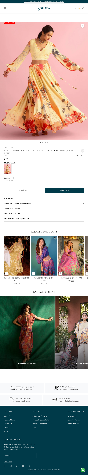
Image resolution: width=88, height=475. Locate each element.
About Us (7, 416)
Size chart (80, 156)
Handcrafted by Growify (50, 470)
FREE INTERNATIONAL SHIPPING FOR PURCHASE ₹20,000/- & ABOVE (44, 2)
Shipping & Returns (40, 416)
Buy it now (64, 190)
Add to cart (23, 190)
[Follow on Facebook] (5, 466)
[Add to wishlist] (82, 151)
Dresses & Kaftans (27, 363)
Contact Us (8, 424)
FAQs (35, 427)
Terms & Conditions (40, 424)
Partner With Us (73, 424)
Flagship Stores (9, 420)
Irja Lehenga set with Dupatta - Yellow (17, 279)
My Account (71, 416)
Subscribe (8, 461)
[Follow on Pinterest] (17, 466)
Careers (6, 427)
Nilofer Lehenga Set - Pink (71, 278)
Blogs (6, 431)
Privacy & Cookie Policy (41, 420)
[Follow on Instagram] (11, 466)
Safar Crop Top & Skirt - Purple (44, 279)
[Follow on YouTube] (23, 466)
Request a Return (73, 420)
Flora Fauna (9, 148)
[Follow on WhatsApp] (29, 466)
